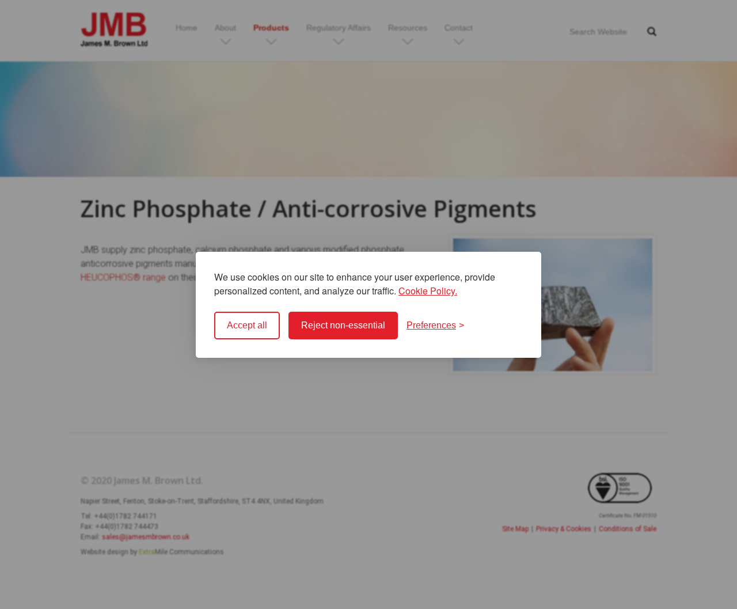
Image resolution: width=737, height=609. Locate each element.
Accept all (247, 325)
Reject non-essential (343, 325)
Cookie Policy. (427, 290)
